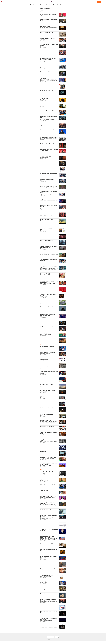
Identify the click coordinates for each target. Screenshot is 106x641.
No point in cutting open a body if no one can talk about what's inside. (48, 373)
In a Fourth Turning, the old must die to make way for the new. (48, 328)
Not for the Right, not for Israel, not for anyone (47, 91)
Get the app (57, 637)
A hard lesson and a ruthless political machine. (47, 564)
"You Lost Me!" (43, 451)
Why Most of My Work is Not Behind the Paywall (47, 220)
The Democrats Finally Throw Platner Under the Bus (48, 192)
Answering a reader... (43, 452)
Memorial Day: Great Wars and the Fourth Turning (48, 379)
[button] (31, 5)
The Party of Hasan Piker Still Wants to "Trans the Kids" (49, 45)
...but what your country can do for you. (46, 215)
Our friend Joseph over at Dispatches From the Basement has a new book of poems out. (49, 473)
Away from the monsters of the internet (46, 33)
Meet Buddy (42, 593)
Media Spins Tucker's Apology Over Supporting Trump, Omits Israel (47, 537)
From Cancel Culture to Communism (47, 240)
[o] (62, 15)
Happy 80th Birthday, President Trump (47, 287)
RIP (40, 67)
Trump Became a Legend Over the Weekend (48, 199)
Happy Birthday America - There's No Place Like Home (48, 206)
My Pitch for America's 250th (45, 338)
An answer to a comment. (44, 480)
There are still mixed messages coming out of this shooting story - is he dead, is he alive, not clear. (48, 518)
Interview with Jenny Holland (45, 420)
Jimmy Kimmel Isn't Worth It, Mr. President (48, 496)
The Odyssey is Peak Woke (45, 156)
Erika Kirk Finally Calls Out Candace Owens (48, 484)
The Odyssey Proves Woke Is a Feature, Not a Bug (49, 408)
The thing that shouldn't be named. (45, 385)
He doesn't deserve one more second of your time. (47, 497)
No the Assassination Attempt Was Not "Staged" (47, 479)
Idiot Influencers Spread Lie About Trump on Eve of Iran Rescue (48, 612)
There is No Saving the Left (45, 509)
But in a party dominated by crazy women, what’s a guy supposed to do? (48, 15)
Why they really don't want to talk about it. (46, 125)
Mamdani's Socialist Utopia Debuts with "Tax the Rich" (48, 569)
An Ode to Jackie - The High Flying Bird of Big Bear (49, 66)
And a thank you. (42, 491)
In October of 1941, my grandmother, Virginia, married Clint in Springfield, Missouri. (49, 366)
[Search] (94, 2)
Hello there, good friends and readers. (45, 415)
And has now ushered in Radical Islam (45, 261)
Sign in (103, 1)
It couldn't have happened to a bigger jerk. (46, 403)
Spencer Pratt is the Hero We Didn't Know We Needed (48, 433)
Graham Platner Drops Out (45, 185)
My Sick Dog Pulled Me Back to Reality (47, 32)
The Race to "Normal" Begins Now (45, 241)
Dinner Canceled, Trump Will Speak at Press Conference (48, 516)
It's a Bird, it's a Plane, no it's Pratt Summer (46, 434)
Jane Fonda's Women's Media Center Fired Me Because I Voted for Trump (49, 282)
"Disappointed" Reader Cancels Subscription (48, 173)
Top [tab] (43, 10)
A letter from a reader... (43, 391)
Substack (49, 639)
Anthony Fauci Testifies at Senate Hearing (48, 110)
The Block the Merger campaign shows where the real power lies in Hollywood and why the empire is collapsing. (49, 119)
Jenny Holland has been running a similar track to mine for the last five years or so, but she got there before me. (48, 422)
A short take (42, 60)
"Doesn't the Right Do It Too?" (45, 234)
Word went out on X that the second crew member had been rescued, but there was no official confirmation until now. (49, 627)
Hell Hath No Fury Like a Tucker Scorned (48, 457)
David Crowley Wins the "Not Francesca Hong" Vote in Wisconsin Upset (48, 59)
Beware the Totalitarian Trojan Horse (47, 84)
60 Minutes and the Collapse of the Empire (48, 326)
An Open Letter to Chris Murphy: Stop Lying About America (48, 557)
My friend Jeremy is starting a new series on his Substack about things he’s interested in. (48, 28)
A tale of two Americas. (43, 296)
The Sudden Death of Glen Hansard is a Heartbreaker (47, 105)
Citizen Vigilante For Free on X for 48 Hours (48, 253)
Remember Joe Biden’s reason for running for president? (48, 551)
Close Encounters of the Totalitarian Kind (48, 599)
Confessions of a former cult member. (45, 21)
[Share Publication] (96, 2)
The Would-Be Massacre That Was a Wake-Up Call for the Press (48, 464)
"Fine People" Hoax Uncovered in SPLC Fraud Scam (48, 550)
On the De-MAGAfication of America (45, 334)
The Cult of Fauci (43, 78)
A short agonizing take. (43, 39)
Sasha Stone (44, 29)
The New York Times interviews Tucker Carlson (47, 458)
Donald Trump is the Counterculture (47, 346)
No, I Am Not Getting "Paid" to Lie (46, 90)
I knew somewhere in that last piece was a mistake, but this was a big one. (48, 139)
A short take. (42, 46)
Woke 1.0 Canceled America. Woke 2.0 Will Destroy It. (48, 20)
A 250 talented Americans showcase (45, 340)
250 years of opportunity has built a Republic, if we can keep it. (49, 208)
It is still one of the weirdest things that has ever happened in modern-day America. (49, 53)
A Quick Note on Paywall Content (46, 414)
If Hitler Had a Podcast (44, 445)
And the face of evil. (43, 163)
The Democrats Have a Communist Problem (48, 143)
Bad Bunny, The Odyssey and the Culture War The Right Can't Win (49, 150)
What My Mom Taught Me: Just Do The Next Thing (48, 440)
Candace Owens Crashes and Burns (47, 179)
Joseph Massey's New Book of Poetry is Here (49, 471)
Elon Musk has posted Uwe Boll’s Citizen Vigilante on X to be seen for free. (49, 254)
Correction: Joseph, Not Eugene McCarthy (48, 137)
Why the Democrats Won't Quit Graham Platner (47, 307)
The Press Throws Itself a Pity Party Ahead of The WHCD (49, 530)
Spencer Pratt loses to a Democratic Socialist (46, 322)
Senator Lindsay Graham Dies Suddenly (47, 167)
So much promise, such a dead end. (45, 353)
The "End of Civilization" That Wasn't (47, 605)
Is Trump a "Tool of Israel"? (45, 581)
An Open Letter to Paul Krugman (46, 333)
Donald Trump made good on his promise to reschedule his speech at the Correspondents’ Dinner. (48, 132)
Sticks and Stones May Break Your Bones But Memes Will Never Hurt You (49, 247)
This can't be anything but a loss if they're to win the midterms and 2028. (47, 276)
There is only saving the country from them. (46, 510)
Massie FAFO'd (43, 396)
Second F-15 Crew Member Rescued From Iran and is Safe (49, 626)
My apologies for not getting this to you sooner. (47, 111)
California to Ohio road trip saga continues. (46, 302)
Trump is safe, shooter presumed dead (45, 525)
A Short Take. (42, 99)
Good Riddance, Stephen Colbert (46, 402)
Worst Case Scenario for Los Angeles (47, 320)
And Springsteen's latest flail (44, 359)
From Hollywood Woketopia (44, 157)
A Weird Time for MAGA (44, 490)
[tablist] (44, 11)
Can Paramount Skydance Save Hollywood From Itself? (48, 117)
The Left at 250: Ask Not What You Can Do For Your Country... (49, 214)
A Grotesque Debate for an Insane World (48, 38)
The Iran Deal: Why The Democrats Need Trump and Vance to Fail (48, 274)
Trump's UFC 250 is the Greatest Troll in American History (48, 295)
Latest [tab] (42, 10)
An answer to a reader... (43, 582)
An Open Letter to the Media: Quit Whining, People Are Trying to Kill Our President (48, 51)
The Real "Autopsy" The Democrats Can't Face (49, 371)
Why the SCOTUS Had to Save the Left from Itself (48, 229)
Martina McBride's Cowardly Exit (46, 358)
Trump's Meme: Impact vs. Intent (46, 575)
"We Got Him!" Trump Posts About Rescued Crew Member (48, 619)
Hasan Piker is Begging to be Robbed (47, 543)
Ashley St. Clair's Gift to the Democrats (47, 352)
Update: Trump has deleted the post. (45, 576)
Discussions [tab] (46, 10)
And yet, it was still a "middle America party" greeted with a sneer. (48, 200)
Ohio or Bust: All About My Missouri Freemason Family (47, 364)
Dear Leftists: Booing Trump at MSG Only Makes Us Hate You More (48, 315)
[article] (53, 15)
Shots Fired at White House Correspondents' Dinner (48, 523)
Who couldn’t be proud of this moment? (46, 620)
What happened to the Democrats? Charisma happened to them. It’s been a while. (48, 309)
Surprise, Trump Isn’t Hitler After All (47, 426)
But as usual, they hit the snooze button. (46, 465)
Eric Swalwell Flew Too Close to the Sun (47, 562)
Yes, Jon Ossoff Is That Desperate (46, 13)
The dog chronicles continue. (44, 594)
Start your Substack (51, 637)
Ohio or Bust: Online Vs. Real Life (46, 384)
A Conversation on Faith (45, 26)
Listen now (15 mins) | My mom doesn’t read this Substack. (48, 441)
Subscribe (99, 1)
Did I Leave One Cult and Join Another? (47, 390)
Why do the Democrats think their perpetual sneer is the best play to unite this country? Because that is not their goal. (49, 269)
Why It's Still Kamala (44, 98)
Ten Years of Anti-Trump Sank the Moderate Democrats (48, 260)
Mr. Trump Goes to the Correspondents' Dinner (47, 130)
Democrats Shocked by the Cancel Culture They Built (48, 72)
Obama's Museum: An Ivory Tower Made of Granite (48, 267)
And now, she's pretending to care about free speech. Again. (49, 283)
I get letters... (42, 174)
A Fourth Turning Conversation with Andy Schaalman (48, 503)
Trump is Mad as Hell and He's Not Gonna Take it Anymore (49, 588)
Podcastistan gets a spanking (44, 589)
